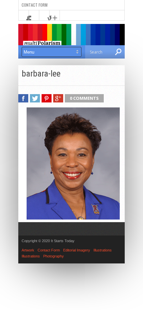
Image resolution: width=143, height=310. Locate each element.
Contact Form (35, 5)
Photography (53, 256)
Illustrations (102, 250)
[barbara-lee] (70, 218)
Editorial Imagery (76, 250)
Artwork (28, 250)
